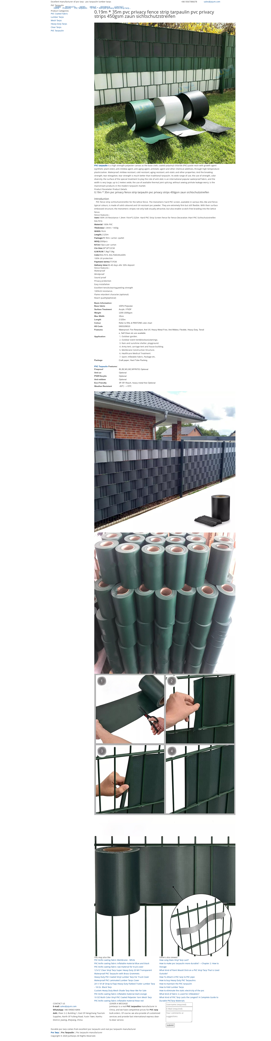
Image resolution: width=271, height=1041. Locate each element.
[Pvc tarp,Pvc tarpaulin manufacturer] (51, 6)
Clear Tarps (56, 27)
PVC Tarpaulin (57, 30)
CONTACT (119, 7)
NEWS (82, 7)
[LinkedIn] (55, 1039)
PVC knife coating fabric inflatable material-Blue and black (121, 963)
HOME (58, 7)
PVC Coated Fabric (59, 13)
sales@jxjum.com (212, 1)
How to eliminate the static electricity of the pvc (181, 990)
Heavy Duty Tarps (59, 23)
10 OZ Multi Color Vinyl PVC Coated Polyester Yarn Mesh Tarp (123, 997)
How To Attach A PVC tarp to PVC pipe (177, 977)
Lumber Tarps (57, 17)
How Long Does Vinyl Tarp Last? (174, 960)
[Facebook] (52, 1039)
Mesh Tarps (56, 20)
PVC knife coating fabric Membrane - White (114, 960)
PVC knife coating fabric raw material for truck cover (118, 966)
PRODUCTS (70, 7)
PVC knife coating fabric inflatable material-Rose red (119, 1000)
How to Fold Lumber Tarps (171, 987)
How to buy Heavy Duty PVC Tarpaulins (177, 980)
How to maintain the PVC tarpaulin (175, 983)
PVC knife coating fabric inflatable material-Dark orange (120, 994)
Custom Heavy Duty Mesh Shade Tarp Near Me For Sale (120, 990)
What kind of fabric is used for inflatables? (179, 994)
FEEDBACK (105, 7)
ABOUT (93, 7)
